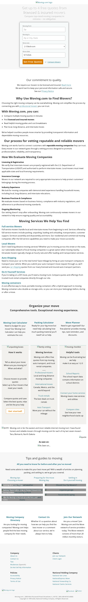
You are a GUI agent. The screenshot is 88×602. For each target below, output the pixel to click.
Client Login (57, 559)
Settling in (73, 477)
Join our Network (59, 556)
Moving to (26, 34)
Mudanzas (18, 564)
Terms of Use (15, 581)
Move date (26, 51)
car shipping (15, 267)
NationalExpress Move (61, 578)
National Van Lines (60, 575)
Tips (12, 562)
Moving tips (15, 477)
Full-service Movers (12, 226)
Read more (66, 85)
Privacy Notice (47, 91)
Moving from (27, 26)
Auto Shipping (9, 257)
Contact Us (14, 559)
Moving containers (11, 282)
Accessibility (15, 575)
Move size (26, 43)
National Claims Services (62, 584)
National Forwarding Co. (62, 581)
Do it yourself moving (73, 480)
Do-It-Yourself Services (13, 271)
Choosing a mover (15, 480)
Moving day (44, 480)
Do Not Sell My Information (20, 567)
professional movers (28, 106)
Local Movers (8, 243)
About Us (13, 556)
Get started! (15, 411)
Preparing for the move (44, 477)
